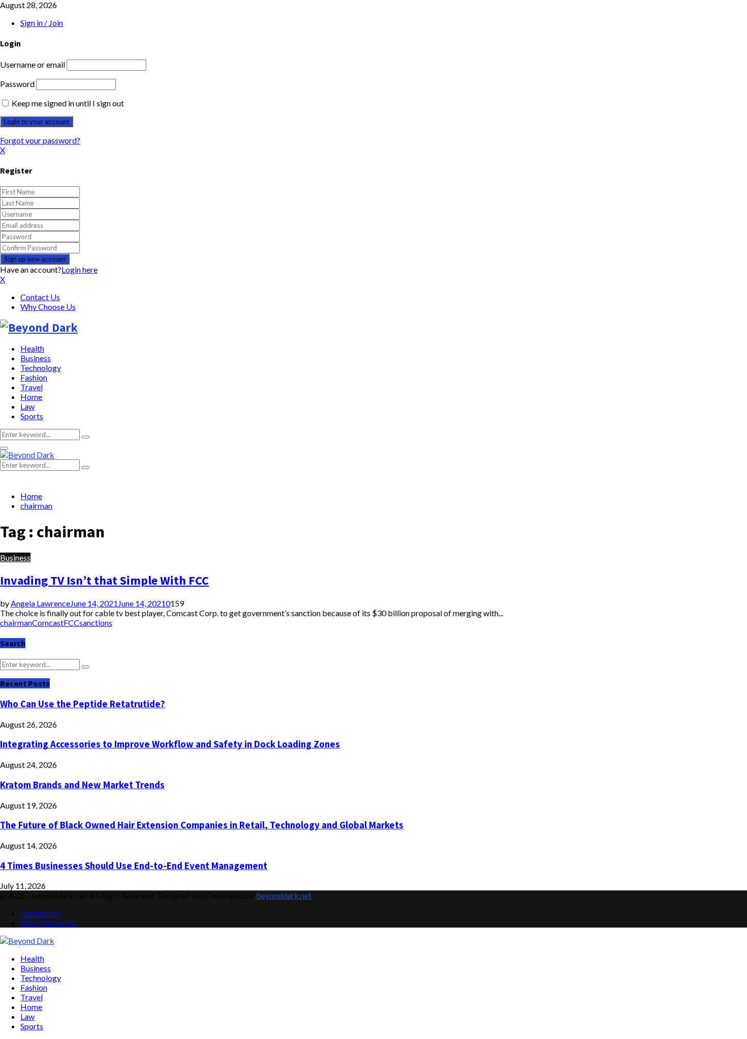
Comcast (48, 622)
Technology (40, 367)
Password (17, 84)
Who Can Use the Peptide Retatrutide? (82, 704)
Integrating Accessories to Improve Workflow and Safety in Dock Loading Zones (170, 744)
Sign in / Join (41, 22)
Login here (79, 269)
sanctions (95, 622)
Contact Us (40, 297)
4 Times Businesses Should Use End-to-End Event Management (133, 866)
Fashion (33, 377)
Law (27, 406)
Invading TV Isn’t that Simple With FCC (104, 580)
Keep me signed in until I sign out (67, 103)
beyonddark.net (284, 895)
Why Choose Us (48, 306)
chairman (16, 622)
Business (35, 358)
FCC (71, 622)
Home (31, 396)
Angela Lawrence (40, 603)
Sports (31, 416)
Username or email (32, 64)
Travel (31, 387)
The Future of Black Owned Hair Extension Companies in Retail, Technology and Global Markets (201, 825)
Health (32, 348)
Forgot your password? (40, 140)
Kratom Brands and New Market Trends (82, 785)
